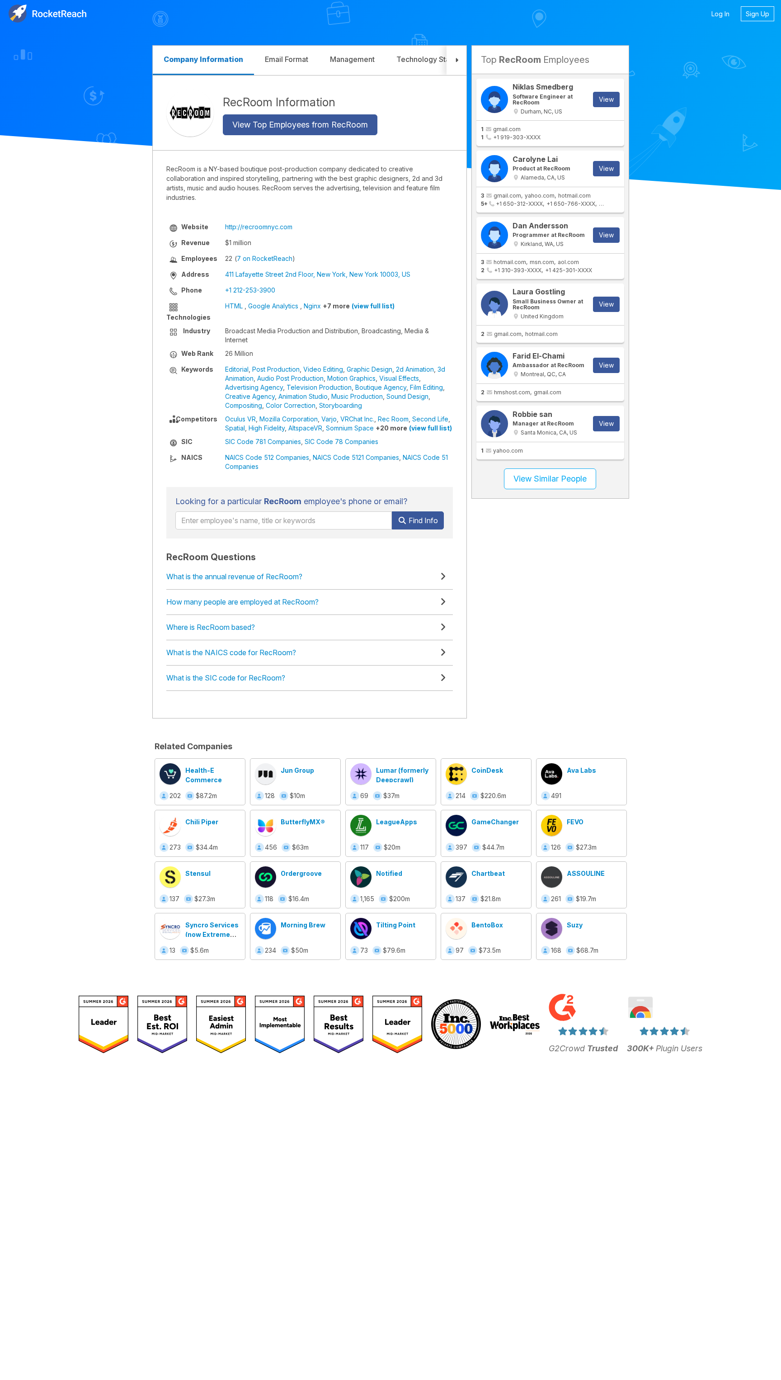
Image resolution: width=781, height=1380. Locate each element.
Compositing (243, 405)
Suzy (575, 925)
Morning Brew (303, 925)
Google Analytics (273, 306)
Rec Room (393, 419)
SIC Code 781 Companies (263, 441)
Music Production (357, 396)
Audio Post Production (290, 378)
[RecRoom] (190, 113)
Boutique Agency (380, 387)
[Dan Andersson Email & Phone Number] (494, 235)
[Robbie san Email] (494, 423)
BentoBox (487, 925)
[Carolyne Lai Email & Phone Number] (494, 168)
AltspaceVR (305, 428)
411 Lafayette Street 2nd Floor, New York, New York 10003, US (317, 274)
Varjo (329, 419)
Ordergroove (301, 873)
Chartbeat (488, 873)
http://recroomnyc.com (258, 227)
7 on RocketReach (264, 258)
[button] (456, 60)
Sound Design (407, 396)
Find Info (422, 520)
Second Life (430, 419)
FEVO (575, 822)
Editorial (237, 369)
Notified (389, 873)
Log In (720, 14)
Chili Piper (201, 822)
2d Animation (415, 369)
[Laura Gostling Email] (494, 304)
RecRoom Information (279, 102)
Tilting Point (395, 925)
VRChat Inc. (357, 419)
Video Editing (323, 369)
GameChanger (495, 822)
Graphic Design (369, 369)
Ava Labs (581, 770)
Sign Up (757, 14)
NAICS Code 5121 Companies (356, 457)
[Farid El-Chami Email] (494, 365)
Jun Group (297, 770)
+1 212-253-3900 (250, 290)
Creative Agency (250, 396)
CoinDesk (487, 770)
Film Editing (426, 387)
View (606, 99)
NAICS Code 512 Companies (267, 457)
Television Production (319, 387)
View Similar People (550, 478)
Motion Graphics (351, 378)
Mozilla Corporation (288, 419)
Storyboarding (340, 405)
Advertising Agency (254, 387)
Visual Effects (399, 378)
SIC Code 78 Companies (341, 441)
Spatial (235, 428)
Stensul (198, 873)
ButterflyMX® (303, 822)
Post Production (276, 369)
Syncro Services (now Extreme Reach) (212, 934)
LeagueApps (396, 822)
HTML (234, 306)
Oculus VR (240, 419)
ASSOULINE (586, 873)
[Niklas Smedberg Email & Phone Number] (494, 99)
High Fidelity (267, 428)
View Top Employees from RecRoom (300, 124)
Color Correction (290, 405)
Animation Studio (303, 396)
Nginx (312, 306)
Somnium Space (350, 428)
